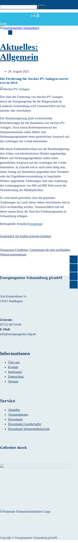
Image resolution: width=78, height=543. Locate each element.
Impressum (15, 372)
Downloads (15, 419)
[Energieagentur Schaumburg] (19, 28)
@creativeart (34, 224)
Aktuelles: (19, 47)
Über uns (14, 362)
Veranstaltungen (18, 414)
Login (3, 23)
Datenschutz (16, 376)
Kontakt (13, 367)
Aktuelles (14, 409)
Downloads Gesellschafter (24, 424)
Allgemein (19, 57)
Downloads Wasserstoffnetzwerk (29, 429)
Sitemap (13, 381)
